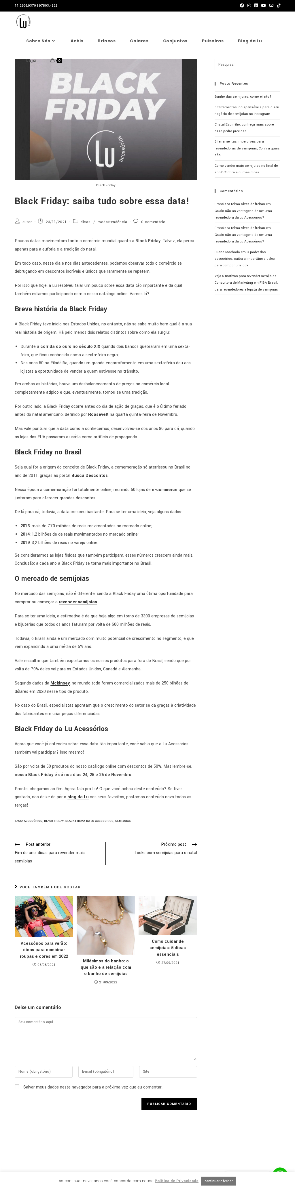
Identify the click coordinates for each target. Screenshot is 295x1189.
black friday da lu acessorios (89, 821)
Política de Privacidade (176, 1181)
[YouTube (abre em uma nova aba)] (264, 6)
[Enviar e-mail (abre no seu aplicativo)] (271, 6)
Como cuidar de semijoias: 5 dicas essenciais (168, 947)
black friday (54, 821)
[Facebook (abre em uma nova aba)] (242, 6)
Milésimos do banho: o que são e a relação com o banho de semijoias (106, 967)
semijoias (123, 821)
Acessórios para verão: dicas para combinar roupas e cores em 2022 (44, 949)
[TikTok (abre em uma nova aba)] (277, 6)
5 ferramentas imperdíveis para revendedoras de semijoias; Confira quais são (247, 148)
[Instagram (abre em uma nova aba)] (249, 6)
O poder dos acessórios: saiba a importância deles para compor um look (245, 259)
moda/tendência (112, 222)
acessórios (33, 821)
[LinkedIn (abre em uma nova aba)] (256, 6)
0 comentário (153, 222)
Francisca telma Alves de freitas (240, 204)
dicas (85, 222)
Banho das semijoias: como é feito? (243, 96)
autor (27, 222)
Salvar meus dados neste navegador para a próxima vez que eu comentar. (92, 1087)
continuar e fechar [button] (219, 1181)
